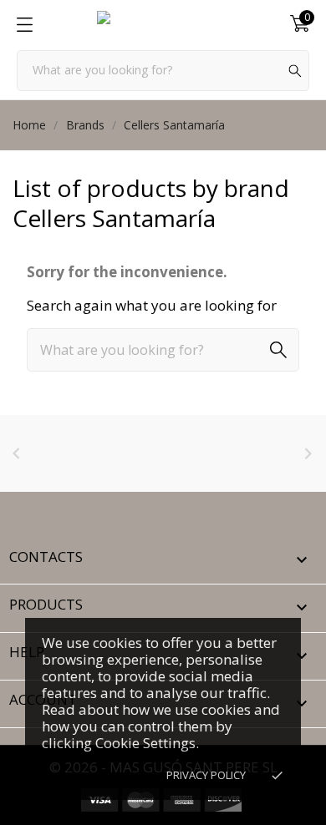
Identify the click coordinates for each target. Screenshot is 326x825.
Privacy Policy (206, 774)
